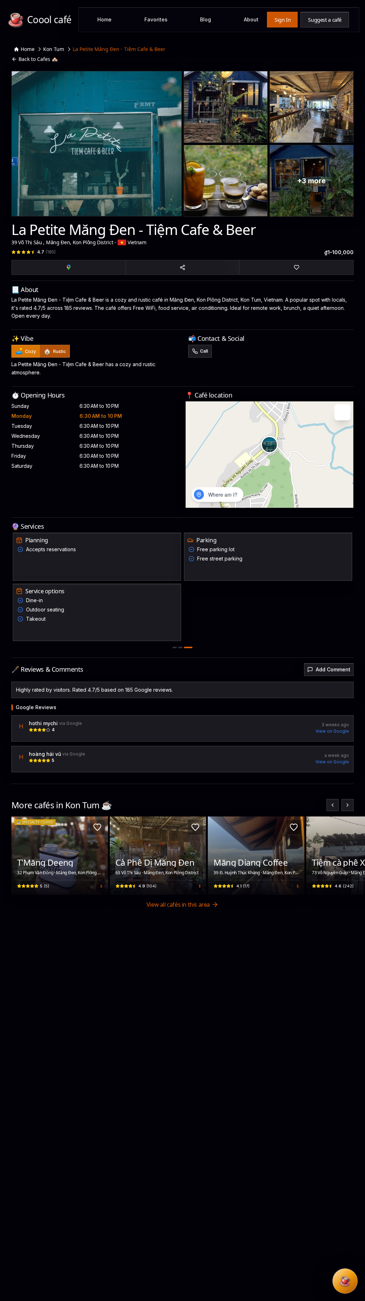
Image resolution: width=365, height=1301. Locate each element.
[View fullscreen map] (342, 412)
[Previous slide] (333, 805)
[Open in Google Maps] (68, 267)
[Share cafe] (183, 267)
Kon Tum (53, 49)
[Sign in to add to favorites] (296, 267)
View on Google (332, 731)
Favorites (156, 19)
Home (104, 19)
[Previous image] (20, 855)
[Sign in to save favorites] (97, 827)
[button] (269, 444)
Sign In (282, 19)
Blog (205, 19)
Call (204, 351)
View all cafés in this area (178, 904)
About (251, 19)
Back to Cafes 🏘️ (38, 59)
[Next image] (98, 855)
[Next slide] (347, 805)
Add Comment (333, 669)
